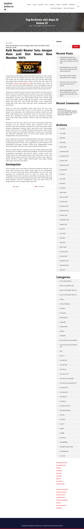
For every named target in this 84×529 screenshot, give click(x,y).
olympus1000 (63, 326)
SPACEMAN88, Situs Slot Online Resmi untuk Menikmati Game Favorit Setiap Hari (68, 69)
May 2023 (62, 270)
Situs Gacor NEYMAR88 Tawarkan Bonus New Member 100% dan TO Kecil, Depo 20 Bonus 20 (67, 112)
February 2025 (64, 197)
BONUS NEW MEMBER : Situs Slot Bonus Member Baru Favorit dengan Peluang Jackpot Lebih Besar (69, 93)
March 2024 (63, 247)
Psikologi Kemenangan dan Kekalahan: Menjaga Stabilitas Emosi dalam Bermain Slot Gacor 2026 (69, 60)
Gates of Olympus (65, 304)
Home (29, 4)
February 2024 (64, 251)
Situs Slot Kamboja (56, 8)
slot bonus (63, 369)
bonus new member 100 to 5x (68, 295)
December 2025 (64, 151)
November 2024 (64, 210)
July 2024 (62, 229)
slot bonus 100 (64, 374)
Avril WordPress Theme (56, 525)
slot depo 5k (63, 396)
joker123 (58, 468)
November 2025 (64, 156)
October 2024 (63, 215)
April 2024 (62, 242)
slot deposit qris (60, 465)
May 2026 (62, 138)
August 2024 (63, 224)
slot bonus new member (67, 378)
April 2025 (62, 188)
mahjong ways (60, 484)
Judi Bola (40, 4)
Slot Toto (62, 419)
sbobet (62, 331)
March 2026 (63, 147)
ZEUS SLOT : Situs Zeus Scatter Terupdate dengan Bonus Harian (68, 83)
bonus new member (62, 500)
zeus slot (62, 456)
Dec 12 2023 (9, 43)
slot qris (62, 415)
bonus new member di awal (23, 83)
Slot (46, 4)
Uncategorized (64, 451)
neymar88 (63, 322)
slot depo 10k (64, 387)
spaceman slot (60, 497)
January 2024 (63, 256)
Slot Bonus (61, 109)
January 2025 (63, 201)
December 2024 (64, 206)
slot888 (62, 433)
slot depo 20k (64, 392)
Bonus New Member (65, 281)
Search (58, 41)
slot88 (61, 428)
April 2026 (62, 142)
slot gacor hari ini (65, 406)
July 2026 (62, 129)
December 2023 (64, 261)
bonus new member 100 (67, 285)
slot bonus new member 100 (68, 383)
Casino (34, 4)
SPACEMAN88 (63, 442)
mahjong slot (64, 317)
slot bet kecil (63, 365)
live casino (63, 313)
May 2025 (62, 183)
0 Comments (40, 186)
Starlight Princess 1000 (66, 447)
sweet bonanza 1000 (62, 489)
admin (17, 186)
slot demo (59, 470)
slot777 (62, 424)
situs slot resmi (60, 494)
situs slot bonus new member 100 (68, 345)
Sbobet (58, 4)
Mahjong (71, 4)
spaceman (63, 437)
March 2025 (63, 192)
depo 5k (58, 478)
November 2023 (64, 265)
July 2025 (62, 174)
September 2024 (64, 220)
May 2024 (62, 238)
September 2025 (64, 165)
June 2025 (62, 179)
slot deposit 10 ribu (61, 462)
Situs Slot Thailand (68, 8)
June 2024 (63, 233)
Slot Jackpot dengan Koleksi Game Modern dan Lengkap (68, 76)
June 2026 (62, 133)
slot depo (59, 476)
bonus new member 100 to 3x (68, 290)
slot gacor (63, 401)
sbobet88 (62, 335)
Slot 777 (62, 356)
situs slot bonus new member (68, 340)
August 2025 (63, 170)
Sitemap (52, 4)
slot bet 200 (63, 360)
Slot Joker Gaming (65, 410)
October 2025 (63, 160)
